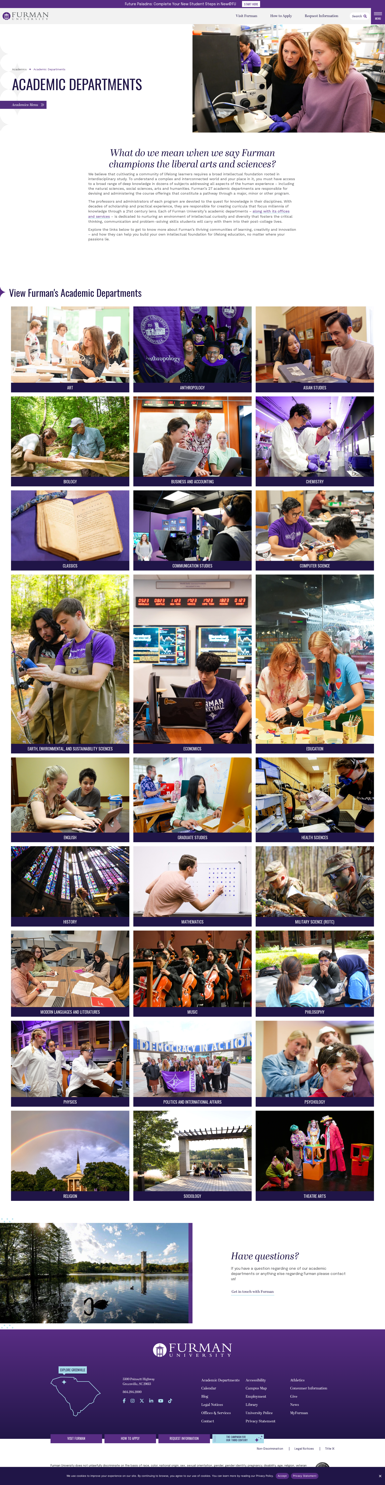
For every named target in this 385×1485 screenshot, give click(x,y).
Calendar (208, 1388)
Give (293, 1396)
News (294, 1404)
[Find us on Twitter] (142, 1401)
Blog (204, 1396)
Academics (19, 69)
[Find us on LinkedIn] (151, 1401)
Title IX (329, 1448)
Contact (207, 1421)
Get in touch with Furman (253, 1291)
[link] (365, 16)
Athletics (297, 1380)
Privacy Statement (261, 1421)
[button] (23, 105)
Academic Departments (49, 69)
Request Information (321, 16)
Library (252, 1404)
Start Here (251, 4)
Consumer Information (308, 1388)
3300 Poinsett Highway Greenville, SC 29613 (139, 1381)
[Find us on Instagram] (133, 1401)
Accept (282, 1475)
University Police (259, 1413)
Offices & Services (216, 1413)
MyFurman (299, 1413)
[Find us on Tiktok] (170, 1401)
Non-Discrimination (270, 1448)
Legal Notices (212, 1404)
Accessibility (256, 1380)
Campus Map (256, 1388)
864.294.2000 (132, 1392)
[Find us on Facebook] (124, 1401)
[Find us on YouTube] (160, 1401)
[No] (380, 1476)
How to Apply (281, 16)
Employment (256, 1396)
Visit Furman (246, 16)
